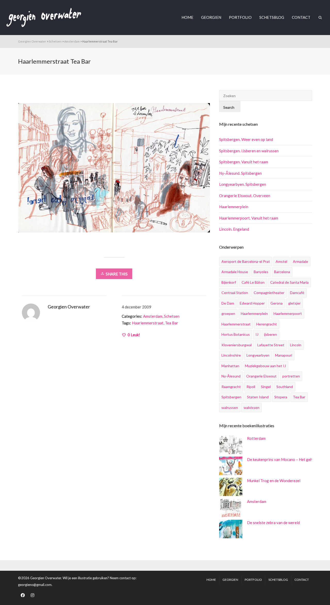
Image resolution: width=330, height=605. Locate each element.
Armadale (300, 261)
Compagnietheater (269, 292)
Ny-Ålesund (231, 376)
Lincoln (295, 345)
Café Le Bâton (253, 282)
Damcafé (297, 292)
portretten (291, 376)
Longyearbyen (257, 355)
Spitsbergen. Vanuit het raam (243, 161)
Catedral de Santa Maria (289, 282)
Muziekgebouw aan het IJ (265, 366)
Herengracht (266, 324)
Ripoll (250, 386)
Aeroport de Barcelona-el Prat (245, 261)
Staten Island (258, 397)
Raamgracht (231, 386)
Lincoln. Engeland (234, 229)
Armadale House (234, 272)
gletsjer (294, 303)
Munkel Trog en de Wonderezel (273, 480)
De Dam (227, 303)
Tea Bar (171, 323)
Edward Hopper (252, 303)
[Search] (320, 17)
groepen (228, 313)
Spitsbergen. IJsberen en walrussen (249, 150)
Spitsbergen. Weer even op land (246, 139)
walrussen (229, 407)
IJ (256, 334)
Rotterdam (256, 438)
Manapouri (283, 355)
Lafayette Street (270, 345)
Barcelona (282, 272)
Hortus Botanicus (235, 334)
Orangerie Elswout (261, 376)
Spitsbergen (231, 397)
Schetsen (171, 316)
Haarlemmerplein (233, 206)
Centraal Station (234, 292)
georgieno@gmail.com (35, 585)
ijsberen (270, 334)
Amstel (281, 261)
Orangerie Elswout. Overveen (244, 195)
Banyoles (261, 272)
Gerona (276, 303)
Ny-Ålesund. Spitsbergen (240, 173)
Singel (266, 386)
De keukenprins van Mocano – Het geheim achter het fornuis (278, 459)
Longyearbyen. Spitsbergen (242, 184)
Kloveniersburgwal (236, 345)
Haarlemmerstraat (147, 323)
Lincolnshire (231, 355)
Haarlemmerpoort (288, 313)
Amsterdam (152, 316)
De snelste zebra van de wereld (273, 522)
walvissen (251, 407)
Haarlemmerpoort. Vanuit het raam (248, 218)
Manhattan (230, 366)
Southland (284, 386)
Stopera (280, 397)
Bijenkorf (228, 282)
